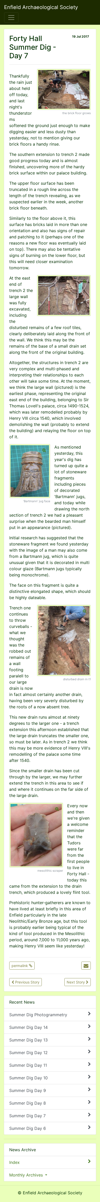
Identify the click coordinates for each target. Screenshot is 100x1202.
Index (14, 1162)
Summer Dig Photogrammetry (38, 1014)
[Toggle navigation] (11, 17)
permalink (20, 965)
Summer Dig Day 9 (27, 1090)
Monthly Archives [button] (26, 1175)
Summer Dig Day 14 (28, 1027)
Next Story (76, 982)
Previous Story (26, 982)
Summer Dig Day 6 (27, 1128)
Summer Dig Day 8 (27, 1103)
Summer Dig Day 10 (28, 1077)
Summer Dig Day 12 (28, 1052)
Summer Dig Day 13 (28, 1040)
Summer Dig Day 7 (27, 1115)
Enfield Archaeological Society (41, 7)
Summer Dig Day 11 (28, 1065)
